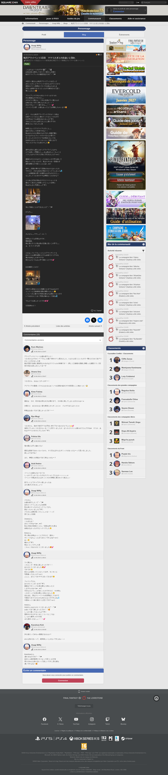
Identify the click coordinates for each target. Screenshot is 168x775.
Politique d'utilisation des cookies (104, 730)
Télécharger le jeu (84, 706)
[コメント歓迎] (44, 60)
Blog (84, 35)
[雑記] (28, 60)
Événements (124, 35)
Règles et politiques (67, 730)
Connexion (63, 680)
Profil (44, 35)
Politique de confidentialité (83, 730)
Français (147, 2)
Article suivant (94, 326)
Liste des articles (63, 326)
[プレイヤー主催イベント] (75, 60)
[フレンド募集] (60, 60)
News (61, 724)
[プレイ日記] (34, 60)
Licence (57, 730)
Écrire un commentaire (34, 670)
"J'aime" (98, 311)
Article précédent (33, 326)
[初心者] (52, 60)
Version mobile (85, 691)
